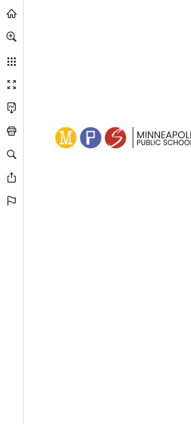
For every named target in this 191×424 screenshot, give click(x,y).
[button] (11, 36)
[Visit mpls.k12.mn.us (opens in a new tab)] (11, 13)
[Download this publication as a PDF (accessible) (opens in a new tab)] (11, 108)
